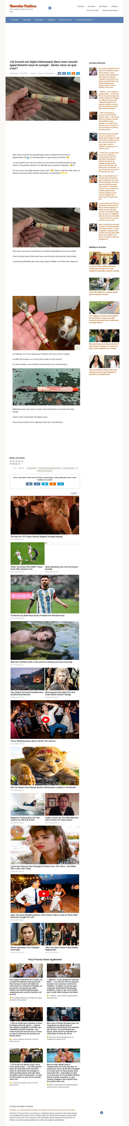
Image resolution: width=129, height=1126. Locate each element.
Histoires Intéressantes (110, 10)
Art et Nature (103, 6)
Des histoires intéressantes (50, 468)
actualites (32, 468)
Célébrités (114, 6)
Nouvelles (81, 6)
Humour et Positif (93, 10)
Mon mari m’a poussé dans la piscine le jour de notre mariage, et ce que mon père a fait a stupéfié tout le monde (104, 346)
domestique (69, 468)
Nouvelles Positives (23, 6)
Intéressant (91, 6)
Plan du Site (70, 1110)
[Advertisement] (64, 40)
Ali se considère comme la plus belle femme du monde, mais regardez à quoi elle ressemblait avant (103, 372)
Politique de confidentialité (20, 1110)
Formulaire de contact (56, 1110)
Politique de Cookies (39, 1110)
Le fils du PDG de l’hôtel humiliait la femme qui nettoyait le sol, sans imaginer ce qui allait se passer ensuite (104, 268)
